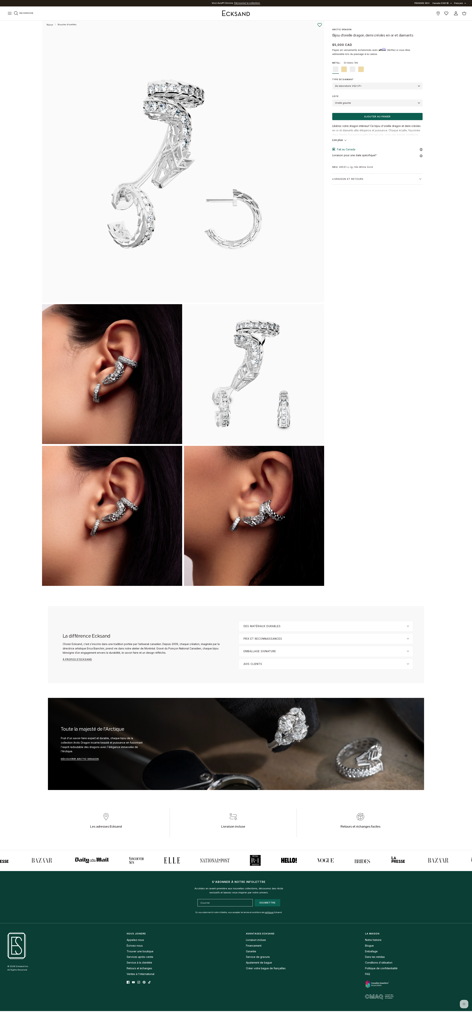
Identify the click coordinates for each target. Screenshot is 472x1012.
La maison (372, 933)
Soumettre (267, 902)
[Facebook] (128, 982)
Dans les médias (375, 956)
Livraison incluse (256, 939)
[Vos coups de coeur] (446, 13)
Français (458, 3)
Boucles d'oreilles (67, 24)
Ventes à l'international (140, 974)
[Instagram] (138, 982)
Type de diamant (343, 79)
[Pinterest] (144, 982)
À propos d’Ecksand (77, 659)
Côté (335, 96)
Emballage (371, 951)
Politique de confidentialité (381, 968)
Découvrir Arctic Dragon (80, 758)
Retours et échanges (139, 968)
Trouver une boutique (140, 951)
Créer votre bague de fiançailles (266, 968)
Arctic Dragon (342, 29)
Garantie (251, 951)
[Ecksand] (236, 13)
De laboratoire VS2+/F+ (348, 86)
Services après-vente (140, 956)
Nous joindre (136, 933)
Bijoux (50, 24)
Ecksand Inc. (22, 966)
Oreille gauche (343, 103)
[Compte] (455, 13)
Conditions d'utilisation (378, 962)
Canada (243, 3)
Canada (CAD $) (440, 3)
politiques (269, 912)
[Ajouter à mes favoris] (319, 25)
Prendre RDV (422, 3)
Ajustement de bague (259, 962)
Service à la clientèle (139, 962)
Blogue (369, 945)
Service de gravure (258, 956)
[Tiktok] (149, 982)
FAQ (367, 974)
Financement (253, 945)
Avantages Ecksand (260, 933)
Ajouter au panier (377, 116)
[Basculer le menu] (10, 13)
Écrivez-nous (135, 945)
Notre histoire (373, 939)
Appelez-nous (135, 939)
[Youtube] (133, 982)
